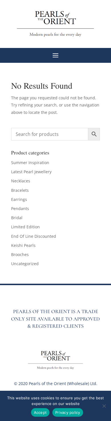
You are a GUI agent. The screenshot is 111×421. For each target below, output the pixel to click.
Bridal (16, 217)
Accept (40, 412)
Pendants (20, 208)
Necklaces (20, 181)
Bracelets (20, 190)
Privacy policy (67, 412)
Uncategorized (25, 263)
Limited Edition (25, 226)
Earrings (19, 199)
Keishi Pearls (23, 245)
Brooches (20, 254)
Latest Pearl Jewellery (31, 171)
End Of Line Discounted (33, 236)
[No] (104, 406)
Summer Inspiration (30, 162)
